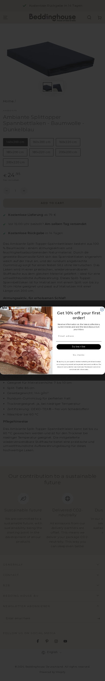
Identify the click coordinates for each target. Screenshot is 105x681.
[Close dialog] (102, 309)
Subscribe (78, 346)
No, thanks (78, 355)
